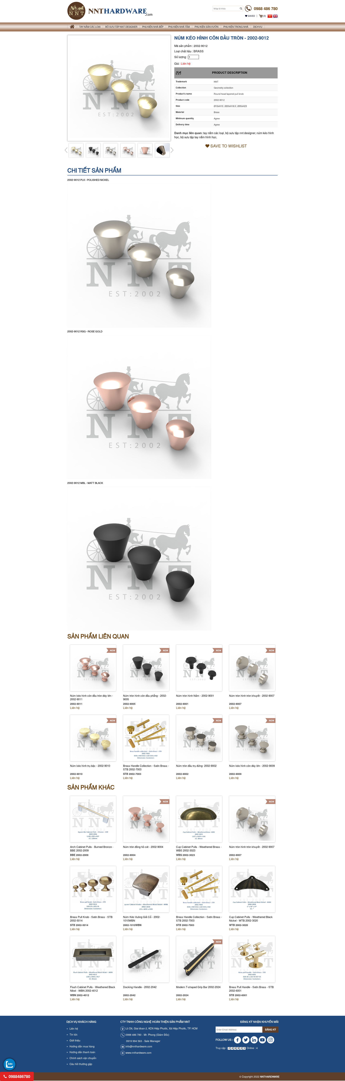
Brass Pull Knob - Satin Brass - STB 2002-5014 (91, 918)
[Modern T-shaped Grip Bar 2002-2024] (199, 959)
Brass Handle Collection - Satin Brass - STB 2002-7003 (146, 767)
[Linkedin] (253, 1039)
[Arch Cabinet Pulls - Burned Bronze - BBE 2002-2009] (93, 819)
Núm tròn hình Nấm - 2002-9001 (195, 695)
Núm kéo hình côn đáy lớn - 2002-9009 (252, 766)
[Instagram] (270, 1039)
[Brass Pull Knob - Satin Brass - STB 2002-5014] (93, 889)
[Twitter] (245, 1039)
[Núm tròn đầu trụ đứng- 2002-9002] (199, 737)
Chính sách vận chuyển (81, 1058)
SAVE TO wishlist (228, 145)
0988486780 (19, 1076)
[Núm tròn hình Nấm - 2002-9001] (199, 667)
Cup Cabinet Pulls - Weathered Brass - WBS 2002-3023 (199, 848)
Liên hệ (185, 63)
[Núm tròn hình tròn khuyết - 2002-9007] (252, 667)
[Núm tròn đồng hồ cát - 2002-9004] (146, 819)
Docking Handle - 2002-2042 (140, 987)
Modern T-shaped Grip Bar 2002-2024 (198, 987)
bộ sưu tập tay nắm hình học (198, 137)
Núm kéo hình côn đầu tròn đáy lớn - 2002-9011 (91, 697)
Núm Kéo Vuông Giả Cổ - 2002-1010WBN (141, 918)
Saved (251, 15)
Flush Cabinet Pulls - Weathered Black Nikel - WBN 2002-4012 (92, 988)
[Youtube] (262, 1039)
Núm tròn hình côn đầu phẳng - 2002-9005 (145, 697)
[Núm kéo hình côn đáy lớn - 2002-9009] (252, 737)
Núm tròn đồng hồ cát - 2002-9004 (143, 847)
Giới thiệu (73, 1040)
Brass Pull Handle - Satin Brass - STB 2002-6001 (251, 988)
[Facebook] (237, 1039)
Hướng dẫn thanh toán (80, 1052)
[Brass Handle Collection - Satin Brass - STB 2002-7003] (146, 737)
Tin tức (71, 1034)
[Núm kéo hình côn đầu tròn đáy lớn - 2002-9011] (93, 667)
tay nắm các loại (213, 133)
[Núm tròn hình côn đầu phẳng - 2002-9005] (146, 667)
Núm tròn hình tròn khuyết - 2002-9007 (251, 695)
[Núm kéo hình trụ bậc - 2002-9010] (93, 737)
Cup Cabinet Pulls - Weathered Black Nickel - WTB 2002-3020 (251, 918)
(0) (264, 15)
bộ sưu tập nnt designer (240, 133)
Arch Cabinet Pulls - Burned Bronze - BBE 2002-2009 (91, 848)
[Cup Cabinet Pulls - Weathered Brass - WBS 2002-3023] (199, 819)
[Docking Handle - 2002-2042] (146, 959)
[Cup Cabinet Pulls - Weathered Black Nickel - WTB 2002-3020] (252, 889)
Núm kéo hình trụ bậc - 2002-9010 (90, 766)
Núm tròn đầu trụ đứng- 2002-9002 (196, 766)
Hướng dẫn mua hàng (80, 1046)
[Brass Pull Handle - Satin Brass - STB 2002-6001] (252, 959)
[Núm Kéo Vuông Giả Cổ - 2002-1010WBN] (146, 889)
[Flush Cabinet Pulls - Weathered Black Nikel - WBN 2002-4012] (93, 959)
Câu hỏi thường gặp (79, 1064)
